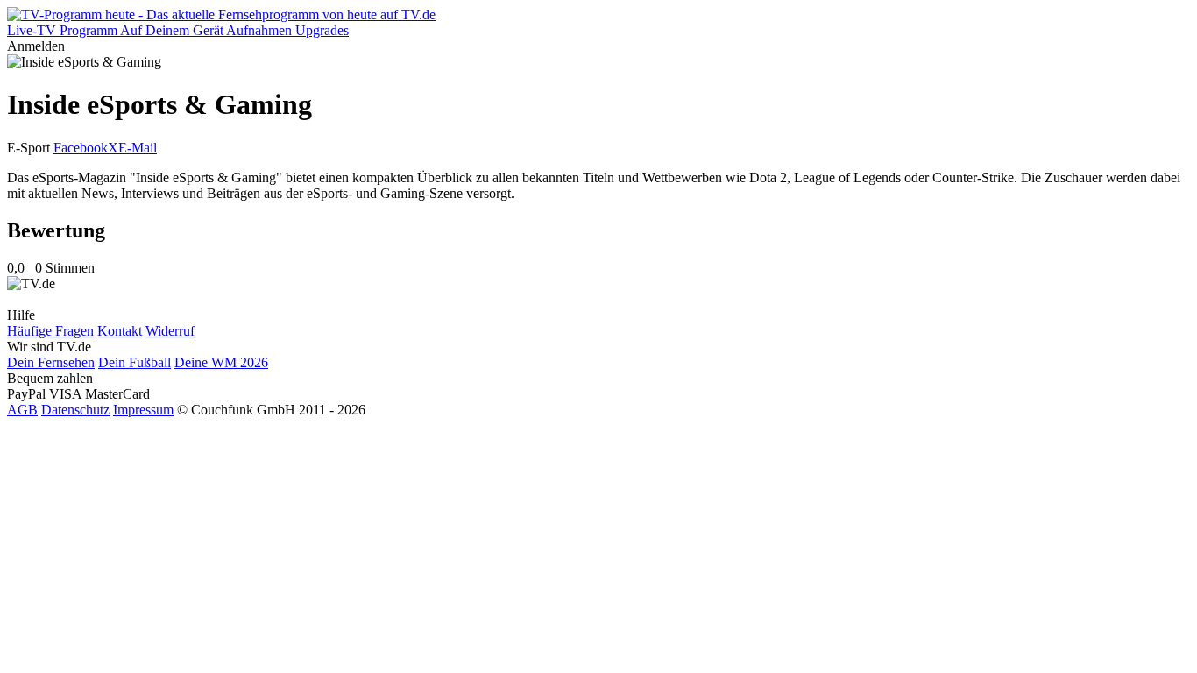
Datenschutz (75, 409)
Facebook (80, 147)
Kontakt (119, 330)
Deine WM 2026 (221, 362)
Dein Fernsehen (51, 362)
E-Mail (137, 147)
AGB (22, 409)
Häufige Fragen (50, 330)
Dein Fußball (134, 362)
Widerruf (170, 330)
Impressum (143, 409)
